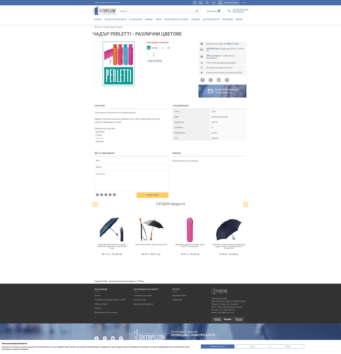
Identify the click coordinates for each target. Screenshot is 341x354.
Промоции (227, 19)
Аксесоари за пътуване (176, 19)
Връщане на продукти (143, 304)
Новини (98, 308)
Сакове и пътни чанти (115, 19)
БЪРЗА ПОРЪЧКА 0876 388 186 (240, 11)
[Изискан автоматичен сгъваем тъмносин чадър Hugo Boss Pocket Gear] (112, 230)
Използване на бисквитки (106, 312)
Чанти (158, 19)
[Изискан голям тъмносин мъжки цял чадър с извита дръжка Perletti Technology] (229, 230)
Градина (195, 19)
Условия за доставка (143, 295)
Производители (179, 295)
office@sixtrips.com (226, 312)
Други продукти (211, 19)
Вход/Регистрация (231, 3)
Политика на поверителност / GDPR (110, 300)
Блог (213, 3)
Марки (239, 19)
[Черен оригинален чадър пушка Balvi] (151, 230)
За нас (97, 295)
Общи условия (101, 304)
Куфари (98, 19)
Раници (149, 19)
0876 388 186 (229, 310)
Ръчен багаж (135, 19)
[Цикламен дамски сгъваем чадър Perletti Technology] (190, 230)
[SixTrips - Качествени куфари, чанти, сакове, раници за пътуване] (105, 10)
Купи (112, 261)
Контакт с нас (140, 300)
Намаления (177, 300)
